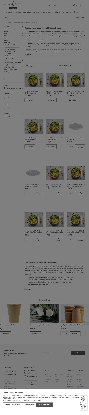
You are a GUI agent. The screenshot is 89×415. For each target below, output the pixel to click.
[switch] (83, 408)
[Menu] (86, 396)
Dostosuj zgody (29, 404)
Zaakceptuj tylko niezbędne (13, 404)
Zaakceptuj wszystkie (44, 404)
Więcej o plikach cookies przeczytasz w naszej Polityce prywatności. (22, 400)
